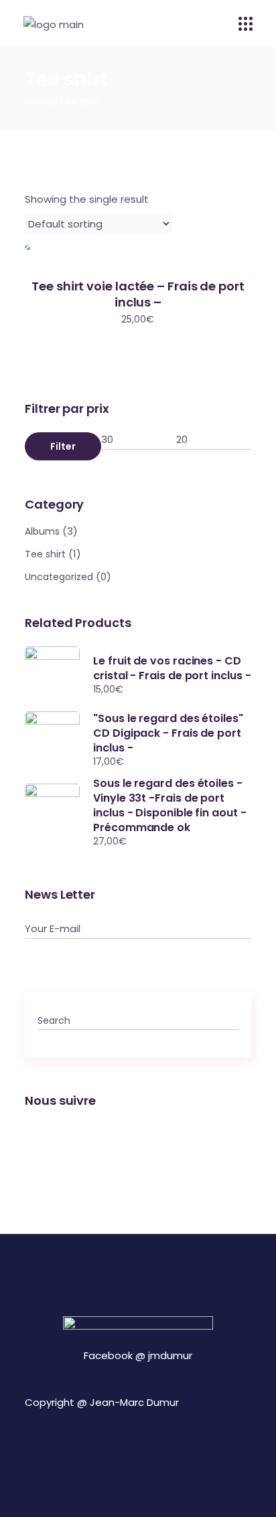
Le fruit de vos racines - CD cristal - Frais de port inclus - (172, 668)
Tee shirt (45, 554)
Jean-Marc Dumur (134, 1402)
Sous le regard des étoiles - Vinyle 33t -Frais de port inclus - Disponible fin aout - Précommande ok (170, 805)
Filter (63, 446)
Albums (42, 531)
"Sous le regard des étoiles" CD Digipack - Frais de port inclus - (168, 733)
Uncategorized (59, 577)
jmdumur (170, 1355)
